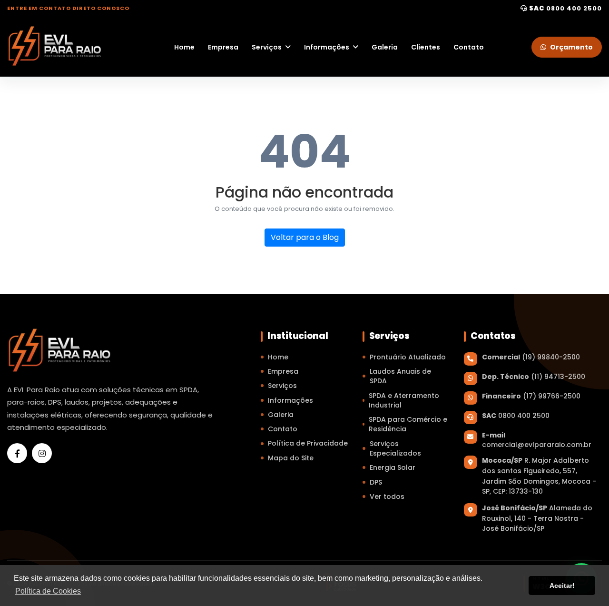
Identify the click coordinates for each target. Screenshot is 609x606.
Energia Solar (392, 467)
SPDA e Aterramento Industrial (404, 400)
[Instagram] (42, 453)
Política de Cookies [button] (48, 591)
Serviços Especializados (395, 448)
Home (184, 47)
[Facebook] (17, 453)
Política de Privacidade (308, 443)
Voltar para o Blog (305, 237)
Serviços (267, 47)
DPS (376, 482)
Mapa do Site (291, 458)
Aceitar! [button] (562, 585)
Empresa (223, 47)
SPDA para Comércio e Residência (408, 424)
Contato (468, 47)
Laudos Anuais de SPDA (400, 376)
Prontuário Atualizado (408, 357)
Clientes (425, 47)
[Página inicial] (54, 46)
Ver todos (387, 496)
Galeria (385, 47)
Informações (326, 47)
